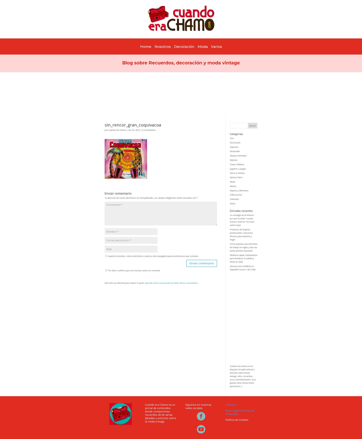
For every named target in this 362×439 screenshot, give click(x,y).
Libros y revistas (237, 173)
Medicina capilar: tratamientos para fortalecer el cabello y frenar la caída (243, 258)
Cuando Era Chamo (117, 130)
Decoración (184, 47)
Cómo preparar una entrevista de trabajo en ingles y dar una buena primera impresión (243, 247)
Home (145, 47)
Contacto (231, 404)
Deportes (234, 147)
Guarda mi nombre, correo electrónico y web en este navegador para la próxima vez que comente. (153, 256)
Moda (203, 47)
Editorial (233, 160)
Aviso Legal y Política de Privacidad (239, 412)
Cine (232, 138)
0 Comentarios (149, 130)
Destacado (235, 151)
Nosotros (162, 47)
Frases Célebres (237, 164)
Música (233, 186)
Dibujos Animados (238, 155)
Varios (216, 47)
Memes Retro (236, 177)
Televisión (234, 199)
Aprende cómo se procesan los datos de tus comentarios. (171, 283)
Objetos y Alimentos (239, 190)
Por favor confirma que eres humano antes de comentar (133, 270)
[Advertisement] (181, 93)
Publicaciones (236, 194)
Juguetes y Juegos (238, 168)
